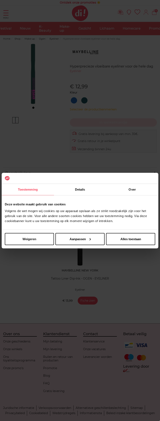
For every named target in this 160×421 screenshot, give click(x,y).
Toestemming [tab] (28, 189)
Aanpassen (78, 239)
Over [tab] (132, 189)
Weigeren (29, 239)
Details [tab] (80, 189)
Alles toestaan (130, 239)
